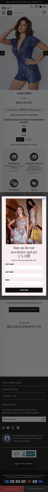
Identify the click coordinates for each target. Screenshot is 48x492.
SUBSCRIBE (24, 290)
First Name (9, 264)
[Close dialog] (44, 198)
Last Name (9, 272)
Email (7, 280)
